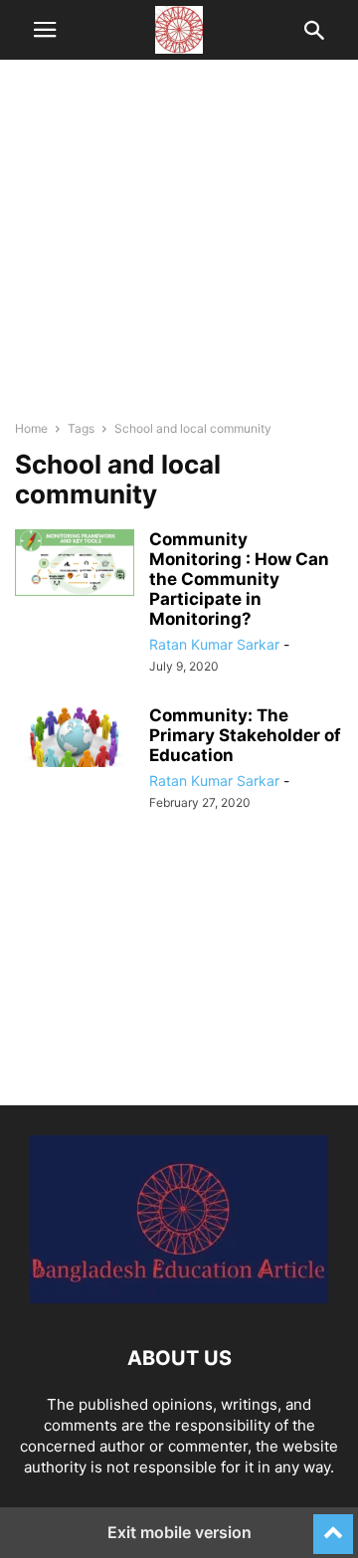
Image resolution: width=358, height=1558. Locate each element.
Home (31, 428)
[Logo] (179, 1297)
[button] (45, 30)
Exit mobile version (179, 1532)
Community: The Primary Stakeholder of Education (245, 735)
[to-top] (333, 1525)
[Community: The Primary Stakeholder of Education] (74, 736)
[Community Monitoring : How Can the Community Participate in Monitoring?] (74, 563)
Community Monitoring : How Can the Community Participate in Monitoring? (239, 579)
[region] (179, 249)
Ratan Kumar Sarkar (214, 644)
